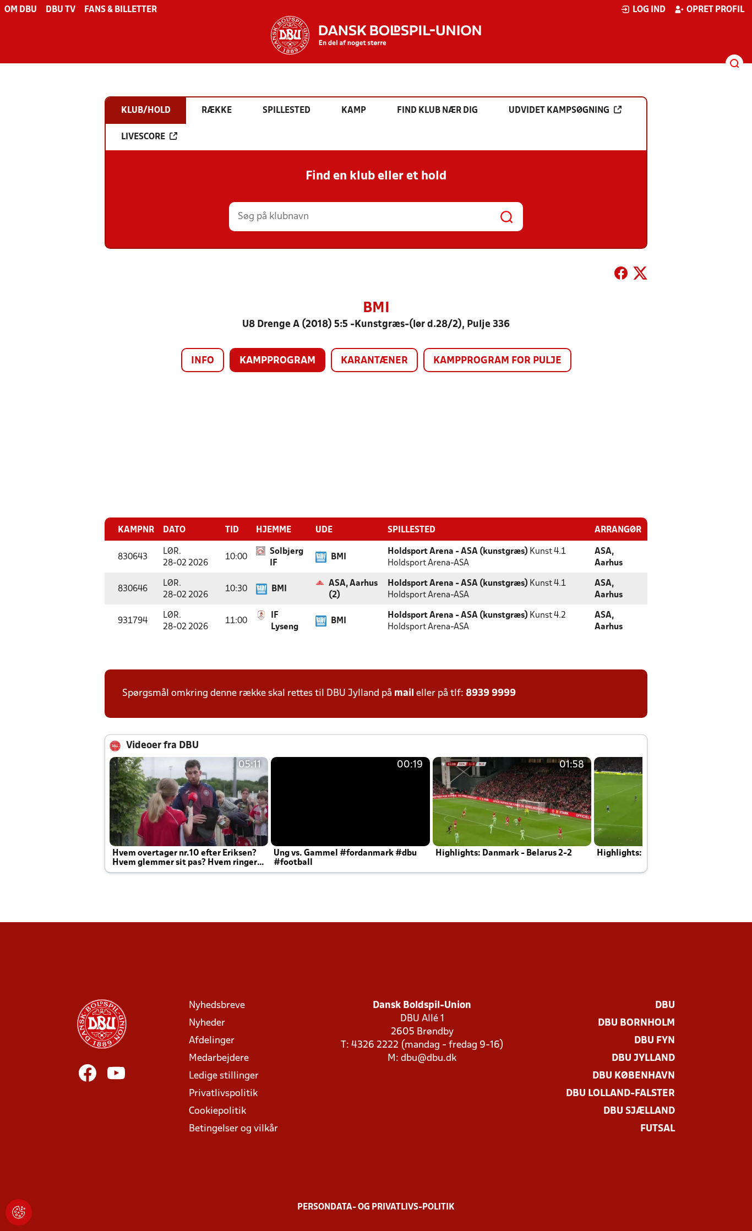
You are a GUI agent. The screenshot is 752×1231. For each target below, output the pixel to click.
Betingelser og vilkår (233, 1129)
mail (404, 693)
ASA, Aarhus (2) (353, 589)
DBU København (633, 1076)
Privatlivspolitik (223, 1093)
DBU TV (60, 10)
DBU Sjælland (639, 1111)
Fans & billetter (120, 10)
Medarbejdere (219, 1058)
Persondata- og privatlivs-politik (376, 1207)
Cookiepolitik (217, 1111)
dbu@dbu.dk (428, 1058)
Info (202, 361)
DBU (665, 1005)
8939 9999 (491, 693)
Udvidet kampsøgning (559, 111)
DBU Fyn (654, 1040)
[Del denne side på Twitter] (640, 275)
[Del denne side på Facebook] (621, 275)
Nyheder (207, 1023)
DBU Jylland (643, 1058)
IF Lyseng (284, 621)
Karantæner (374, 361)
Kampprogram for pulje (497, 361)
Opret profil (715, 10)
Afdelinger (212, 1040)
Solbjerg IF (286, 557)
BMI (338, 557)
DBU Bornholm (636, 1023)
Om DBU (20, 10)
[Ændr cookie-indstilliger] (19, 1212)
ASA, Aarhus (609, 557)
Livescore (143, 137)
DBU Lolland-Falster (620, 1093)
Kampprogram (277, 361)
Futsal (657, 1129)
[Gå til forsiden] (376, 35)
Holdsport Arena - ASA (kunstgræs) (458, 551)
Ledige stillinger (224, 1076)
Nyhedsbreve (217, 1005)
